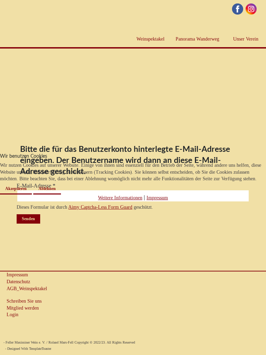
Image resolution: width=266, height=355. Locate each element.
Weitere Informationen (120, 197)
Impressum (157, 197)
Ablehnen (47, 188)
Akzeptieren (16, 188)
